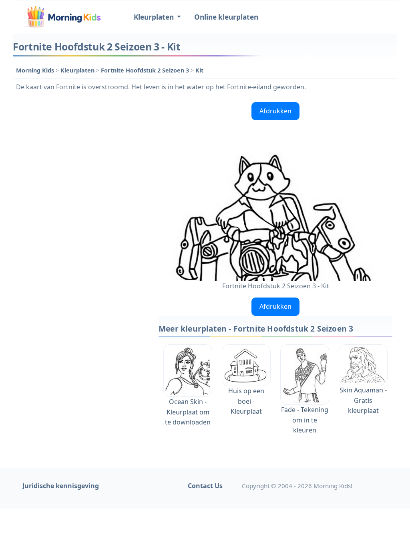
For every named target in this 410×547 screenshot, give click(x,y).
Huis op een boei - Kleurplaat (246, 401)
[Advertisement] (82, 149)
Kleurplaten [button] (154, 17)
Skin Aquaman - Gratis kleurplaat (363, 400)
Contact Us (205, 485)
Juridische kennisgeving (60, 485)
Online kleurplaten (226, 17)
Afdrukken (275, 111)
